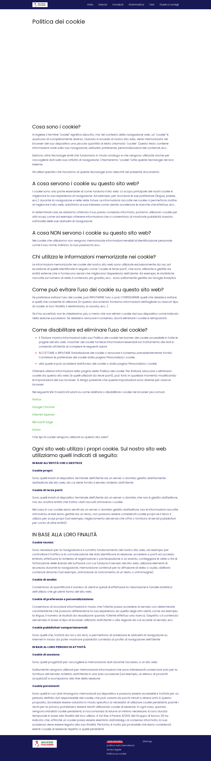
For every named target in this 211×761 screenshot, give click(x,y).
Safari (36, 430)
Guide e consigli (169, 4)
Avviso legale (114, 749)
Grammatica (136, 4)
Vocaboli (117, 4)
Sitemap (147, 741)
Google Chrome (43, 407)
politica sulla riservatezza (121, 745)
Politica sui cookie (116, 753)
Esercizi (103, 4)
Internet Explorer (43, 414)
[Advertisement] (105, 48)
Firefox (36, 399)
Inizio (90, 4)
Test (151, 4)
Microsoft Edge (42, 422)
